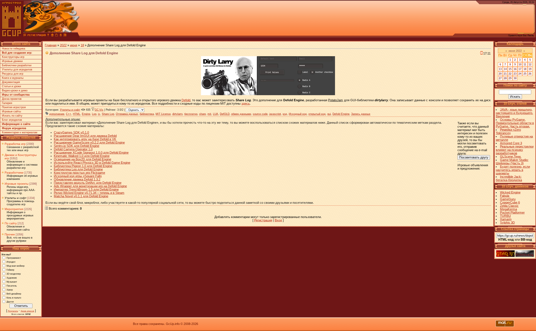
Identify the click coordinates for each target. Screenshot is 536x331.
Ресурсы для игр (12, 73)
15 (510, 69)
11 (524, 64)
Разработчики (14, 172)
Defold (186, 100)
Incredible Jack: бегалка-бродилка (509, 178)
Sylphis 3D (507, 222)
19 (529, 69)
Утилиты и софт (15, 198)
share (202, 114)
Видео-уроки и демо (14, 90)
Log (94, 114)
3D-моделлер (13, 273)
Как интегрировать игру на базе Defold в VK (85, 139)
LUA (215, 114)
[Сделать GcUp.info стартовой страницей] (52, 35)
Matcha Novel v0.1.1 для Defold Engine (81, 196)
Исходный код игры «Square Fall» (78, 176)
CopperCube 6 (510, 202)
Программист (13, 257)
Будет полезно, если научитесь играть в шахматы (513, 170)
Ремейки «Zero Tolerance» (508, 131)
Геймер (10, 269)
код (285, 114)
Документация (11, 82)
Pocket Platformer (512, 212)
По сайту (11, 223)
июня (73, 45)
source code (260, 114)
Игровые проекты (16, 183)
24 (519, 73)
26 (529, 73)
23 (515, 73)
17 (519, 69)
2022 (63, 45)
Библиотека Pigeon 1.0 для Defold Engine (83, 166)
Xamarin (506, 219)
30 (515, 78)
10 (519, 64)
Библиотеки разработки (16, 65)
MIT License (163, 114)
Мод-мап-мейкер (15, 265)
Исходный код (298, 114)
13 (500, 69)
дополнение (56, 114)
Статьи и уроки (11, 86)
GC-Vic (99, 109)
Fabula (504, 195)
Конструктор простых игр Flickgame (79, 172)
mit (209, 114)
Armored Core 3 (511, 143)
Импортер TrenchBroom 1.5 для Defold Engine (86, 189)
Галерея (7, 103)
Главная (51, 45)
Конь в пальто (13, 297)
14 (505, 69)
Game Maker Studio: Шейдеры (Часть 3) (512, 161)
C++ (68, 114)
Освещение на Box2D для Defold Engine (82, 159)
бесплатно (190, 114)
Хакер (9, 289)
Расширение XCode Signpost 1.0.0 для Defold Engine (91, 152)
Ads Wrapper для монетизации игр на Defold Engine (90, 186)
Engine (86, 114)
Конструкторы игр (13, 56)
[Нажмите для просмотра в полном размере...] (268, 94)
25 (524, 73)
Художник (11, 277)
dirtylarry (177, 114)
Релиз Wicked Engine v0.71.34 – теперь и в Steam (89, 193)
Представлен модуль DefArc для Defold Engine (87, 182)
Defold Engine (340, 114)
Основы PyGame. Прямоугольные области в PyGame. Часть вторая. (515, 123)
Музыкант (11, 281)
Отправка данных (127, 114)
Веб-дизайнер (13, 293)
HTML (76, 114)
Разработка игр (15, 143)
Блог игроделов (12, 119)
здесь (245, 103)
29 (510, 78)
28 (505, 78)
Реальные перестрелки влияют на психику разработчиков (514, 150)
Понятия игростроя (14, 107)
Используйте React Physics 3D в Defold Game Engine (92, 162)
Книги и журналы (12, 77)
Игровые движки (12, 61)
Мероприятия (14, 209)
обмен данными (241, 114)
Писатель (11, 285)
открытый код (317, 114)
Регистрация (263, 220)
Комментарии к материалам (19, 132)
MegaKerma (508, 209)
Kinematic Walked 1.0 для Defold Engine (82, 156)
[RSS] (65, 35)
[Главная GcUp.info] (12, 35)
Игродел (10, 261)
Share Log (108, 114)
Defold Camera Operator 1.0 (73, 149)
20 (500, 73)
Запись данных (360, 114)
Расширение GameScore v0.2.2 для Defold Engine (89, 142)
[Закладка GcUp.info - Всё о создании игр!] (56, 35)
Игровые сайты (11, 111)
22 (510, 73)
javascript (275, 114)
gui (329, 114)
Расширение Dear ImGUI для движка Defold (85, 136)
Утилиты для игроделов (17, 69)
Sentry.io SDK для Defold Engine (76, 146)
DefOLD (224, 114)
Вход (278, 220)
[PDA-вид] (61, 35)
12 (529, 64)
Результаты (13, 311)
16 (515, 69)
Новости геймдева (13, 48)
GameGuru (507, 199)
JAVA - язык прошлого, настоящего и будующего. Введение (514, 113)
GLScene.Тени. (510, 156)
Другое (10, 301)
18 (82, 45)
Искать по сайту (12, 115)
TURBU (505, 216)
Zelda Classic (509, 206)
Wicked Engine (510, 192)
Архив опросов (27, 311)
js (99, 114)
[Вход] (48, 35)
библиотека (147, 114)
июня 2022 (515, 50)
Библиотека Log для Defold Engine (78, 169)
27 (500, 78)
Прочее (10, 234)
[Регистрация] (36, 35)
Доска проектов (12, 98)
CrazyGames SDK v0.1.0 (71, 132)
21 (505, 73)
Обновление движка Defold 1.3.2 (77, 179)
